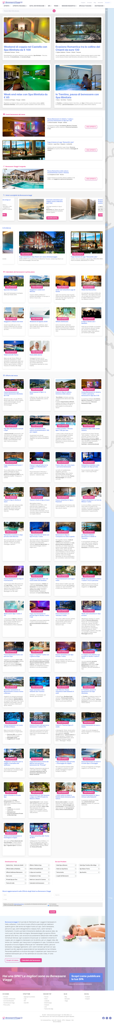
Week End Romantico (88, 290)
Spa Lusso (9, 876)
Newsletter (100, 2)
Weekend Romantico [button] (69, 6)
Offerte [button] (6, 6)
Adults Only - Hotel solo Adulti (14, 865)
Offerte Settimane (62, 321)
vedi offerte (11, 287)
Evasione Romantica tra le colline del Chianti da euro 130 (78, 48)
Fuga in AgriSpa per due (64, 257)
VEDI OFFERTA (91, 127)
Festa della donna (36, 355)
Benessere (67, 998)
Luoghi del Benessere (62, 876)
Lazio (45, 1006)
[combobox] (28, 10)
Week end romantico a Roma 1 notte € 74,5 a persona (91, 579)
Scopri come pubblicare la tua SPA (85, 978)
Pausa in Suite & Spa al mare (39, 500)
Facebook (87, 996)
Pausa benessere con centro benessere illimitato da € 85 (13, 393)
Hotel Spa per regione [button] (37, 6)
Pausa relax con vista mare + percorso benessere (65, 466)
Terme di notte (10, 883)
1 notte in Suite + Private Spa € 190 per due (64, 429)
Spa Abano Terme (85, 868)
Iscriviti (52, 912)
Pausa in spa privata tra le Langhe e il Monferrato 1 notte (39, 466)
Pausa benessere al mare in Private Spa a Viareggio (91, 762)
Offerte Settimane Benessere (14, 872)
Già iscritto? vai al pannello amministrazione (80, 984)
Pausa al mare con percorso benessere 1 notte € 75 (39, 726)
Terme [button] (56, 6)
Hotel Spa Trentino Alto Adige (88, 865)
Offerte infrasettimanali (36, 868)
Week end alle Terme (11, 355)
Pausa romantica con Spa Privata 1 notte (64, 655)
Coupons (83, 2)
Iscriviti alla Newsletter (8, 1000)
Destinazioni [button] (99, 6)
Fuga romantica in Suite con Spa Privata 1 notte (39, 535)
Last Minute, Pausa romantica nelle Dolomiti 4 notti (65, 691)
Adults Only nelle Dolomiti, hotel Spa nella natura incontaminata (39, 201)
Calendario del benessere (37, 883)
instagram (110, 1018)
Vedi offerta (11, 254)
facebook (103, 1018)
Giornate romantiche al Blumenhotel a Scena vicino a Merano (13, 691)
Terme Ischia (60, 872)
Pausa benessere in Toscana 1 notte (62, 614)
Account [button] (107, 2)
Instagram (87, 998)
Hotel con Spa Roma (62, 868)
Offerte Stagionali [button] (19, 6)
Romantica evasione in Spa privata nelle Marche (13, 535)
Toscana (46, 996)
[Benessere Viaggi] (13, 2)
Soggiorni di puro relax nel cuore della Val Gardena (39, 579)
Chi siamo (89, 2)
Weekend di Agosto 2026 (38, 321)
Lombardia (46, 1000)
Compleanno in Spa (35, 876)
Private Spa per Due (11, 879)
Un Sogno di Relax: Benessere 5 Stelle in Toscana (88, 536)
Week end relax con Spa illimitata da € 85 (25, 96)
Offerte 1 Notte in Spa (35, 865)
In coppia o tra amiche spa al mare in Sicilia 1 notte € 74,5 (90, 656)
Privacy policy (6, 1004)
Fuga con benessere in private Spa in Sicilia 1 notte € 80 (39, 615)
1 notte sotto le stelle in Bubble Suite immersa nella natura (65, 796)
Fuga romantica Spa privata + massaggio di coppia (65, 762)
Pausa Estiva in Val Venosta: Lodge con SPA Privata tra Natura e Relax (40, 796)
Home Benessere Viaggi (9, 1002)
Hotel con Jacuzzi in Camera (38, 879)
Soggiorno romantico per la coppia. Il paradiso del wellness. (13, 763)
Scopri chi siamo (12, 960)
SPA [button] (49, 6)
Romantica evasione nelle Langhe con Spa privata (90, 466)
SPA (25, 1000)
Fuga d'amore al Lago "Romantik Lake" (60, 142)
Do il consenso (52, 904)
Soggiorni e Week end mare (13, 321)
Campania (46, 1004)
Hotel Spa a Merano (61, 865)
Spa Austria (83, 872)
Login (25, 998)
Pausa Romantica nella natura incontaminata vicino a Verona (58, 171)
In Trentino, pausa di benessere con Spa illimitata (77, 96)
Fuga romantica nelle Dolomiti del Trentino (37, 690)
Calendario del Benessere (9, 998)
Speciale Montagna (10, 290)
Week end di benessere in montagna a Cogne (13, 836)
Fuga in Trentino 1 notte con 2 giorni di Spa (39, 655)
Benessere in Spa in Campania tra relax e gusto (65, 535)
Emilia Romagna (48, 1002)
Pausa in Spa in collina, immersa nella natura (64, 393)
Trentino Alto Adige (48, 1008)
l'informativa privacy (19, 904)
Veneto (46, 998)
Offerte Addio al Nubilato (13, 868)
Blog (95, 2)
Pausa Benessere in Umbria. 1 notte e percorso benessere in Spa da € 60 (60, 119)
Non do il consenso (54, 905)
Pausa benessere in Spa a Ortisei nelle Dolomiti (90, 796)
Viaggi (66, 1000)
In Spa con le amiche (35, 872)
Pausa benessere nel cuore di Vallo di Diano (13, 726)
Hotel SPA (26, 1002)
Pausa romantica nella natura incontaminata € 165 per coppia (39, 430)
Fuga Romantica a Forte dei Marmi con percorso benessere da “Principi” (39, 763)
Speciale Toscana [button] (85, 6)
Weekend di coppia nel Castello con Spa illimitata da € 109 (25, 48)
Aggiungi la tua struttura (29, 996)
